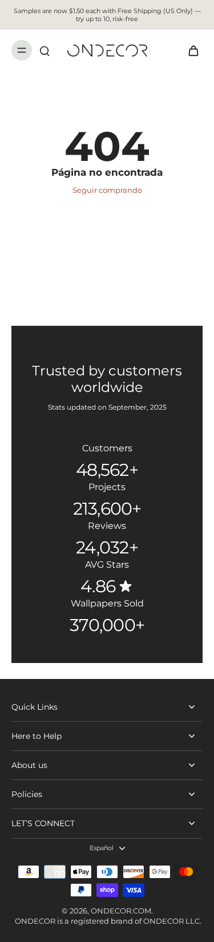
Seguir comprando (107, 190)
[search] (44, 50)
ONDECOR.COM (121, 911)
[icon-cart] (190, 50)
